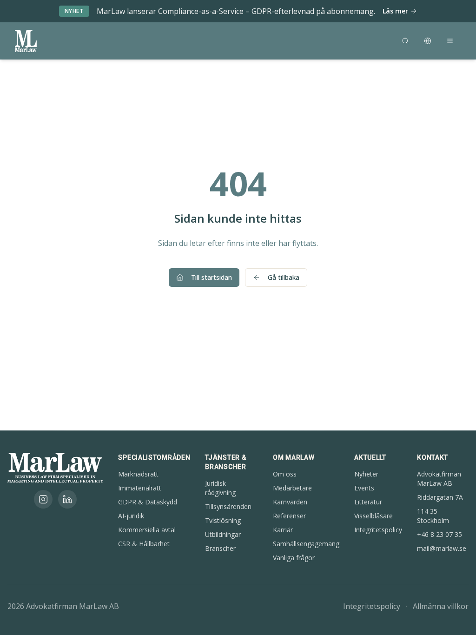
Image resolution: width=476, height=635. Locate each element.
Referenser (289, 515)
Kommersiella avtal (147, 529)
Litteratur (368, 501)
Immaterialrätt (139, 487)
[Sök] (405, 41)
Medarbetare (292, 487)
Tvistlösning (223, 520)
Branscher (220, 548)
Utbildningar (223, 534)
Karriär (283, 529)
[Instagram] (43, 499)
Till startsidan (211, 277)
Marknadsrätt (138, 474)
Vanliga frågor (294, 557)
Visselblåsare (373, 515)
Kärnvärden (290, 501)
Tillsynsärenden (228, 506)
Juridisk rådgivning (220, 488)
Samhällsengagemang (306, 543)
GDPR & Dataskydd (147, 501)
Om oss (285, 474)
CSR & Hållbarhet (144, 543)
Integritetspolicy (378, 529)
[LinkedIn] (67, 499)
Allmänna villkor (441, 606)
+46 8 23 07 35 (439, 534)
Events (364, 487)
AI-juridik (131, 515)
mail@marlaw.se (441, 548)
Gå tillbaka (283, 277)
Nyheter (366, 474)
